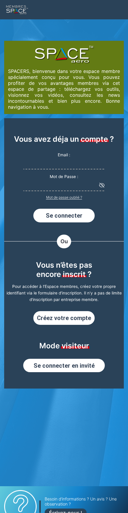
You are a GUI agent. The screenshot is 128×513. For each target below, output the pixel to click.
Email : (64, 154)
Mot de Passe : (64, 176)
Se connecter (64, 215)
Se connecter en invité (64, 365)
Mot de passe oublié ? (64, 197)
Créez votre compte (64, 318)
